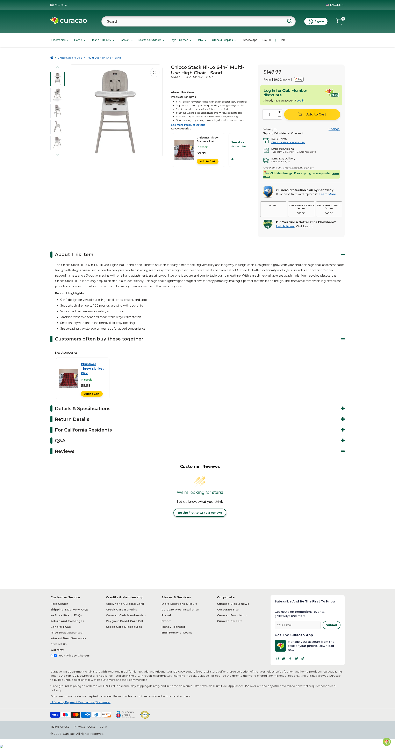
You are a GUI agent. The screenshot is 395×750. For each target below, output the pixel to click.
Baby (200, 40)
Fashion (125, 40)
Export (166, 621)
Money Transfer (173, 626)
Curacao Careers (229, 621)
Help (282, 40)
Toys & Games (179, 40)
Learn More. (327, 194)
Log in (300, 100)
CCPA (103, 726)
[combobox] (198, 21)
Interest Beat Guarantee (68, 638)
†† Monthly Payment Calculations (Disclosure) (80, 702)
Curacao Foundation (232, 615)
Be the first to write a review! (200, 513)
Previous (72, 112)
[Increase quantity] (279, 112)
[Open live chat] (387, 742)
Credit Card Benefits (121, 609)
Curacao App (249, 40)
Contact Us (58, 644)
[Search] (290, 21)
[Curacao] (68, 23)
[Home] (51, 57)
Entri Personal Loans (176, 632)
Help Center (59, 603)
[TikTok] (303, 658)
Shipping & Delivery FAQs (69, 609)
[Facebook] (290, 658)
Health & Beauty (101, 40)
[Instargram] (277, 658)
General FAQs (60, 626)
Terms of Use (59, 726)
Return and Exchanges (67, 621)
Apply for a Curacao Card (125, 603)
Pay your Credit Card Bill (124, 621)
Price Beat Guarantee (66, 632)
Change (334, 129)
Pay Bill (267, 40)
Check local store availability (288, 142)
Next (158, 112)
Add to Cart (207, 161)
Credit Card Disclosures (124, 626)
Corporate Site (228, 609)
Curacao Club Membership (126, 615)
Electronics (58, 40)
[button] (273, 209)
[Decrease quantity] (279, 116)
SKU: (174, 77)
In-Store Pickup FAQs (66, 615)
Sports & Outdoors (149, 40)
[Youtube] (283, 658)
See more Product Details (188, 124)
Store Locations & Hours (179, 603)
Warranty (57, 649)
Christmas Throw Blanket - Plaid (93, 368)
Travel (166, 615)
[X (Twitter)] (296, 658)
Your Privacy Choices (74, 655)
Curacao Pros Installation (180, 609)
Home (78, 40)
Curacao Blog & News (233, 603)
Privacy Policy (84, 726)
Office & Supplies (222, 40)
